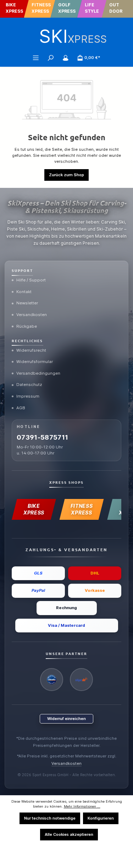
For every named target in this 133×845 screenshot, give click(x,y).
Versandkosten (31, 314)
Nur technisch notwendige (50, 818)
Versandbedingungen (38, 373)
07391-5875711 (42, 437)
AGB (20, 407)
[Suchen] (50, 57)
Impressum (27, 396)
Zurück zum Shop (66, 174)
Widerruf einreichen (66, 718)
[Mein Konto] (65, 57)
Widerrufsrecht (31, 350)
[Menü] (35, 57)
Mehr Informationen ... (82, 806)
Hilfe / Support (31, 280)
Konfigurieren (101, 818)
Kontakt (24, 291)
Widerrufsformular (34, 361)
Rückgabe (26, 326)
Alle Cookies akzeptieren (69, 834)
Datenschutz (29, 384)
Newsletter (27, 302)
